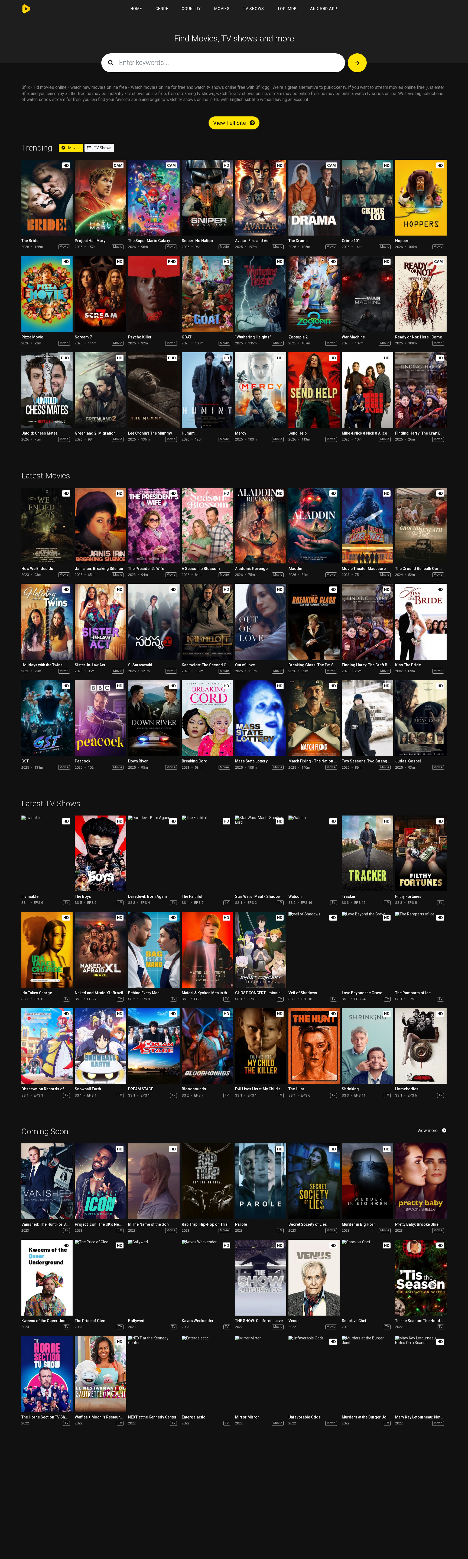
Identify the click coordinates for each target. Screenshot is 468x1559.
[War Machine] (367, 294)
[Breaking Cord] (207, 718)
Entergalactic (193, 1417)
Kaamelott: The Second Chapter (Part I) (216, 665)
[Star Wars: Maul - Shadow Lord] (260, 853)
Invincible (29, 896)
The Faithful (192, 896)
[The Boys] (100, 853)
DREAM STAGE (140, 1089)
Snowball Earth (88, 1089)
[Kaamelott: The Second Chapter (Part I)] (207, 622)
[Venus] (314, 1278)
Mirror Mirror (247, 1417)
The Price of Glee (90, 1321)
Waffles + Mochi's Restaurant (100, 1417)
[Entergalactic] (207, 1374)
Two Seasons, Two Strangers (367, 761)
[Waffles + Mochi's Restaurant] (100, 1374)
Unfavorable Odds (304, 1417)
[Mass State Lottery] (260, 718)
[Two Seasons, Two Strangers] (367, 718)
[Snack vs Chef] (367, 1278)
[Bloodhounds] (207, 1046)
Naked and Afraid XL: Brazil (99, 993)
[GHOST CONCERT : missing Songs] (260, 950)
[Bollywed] (153, 1278)
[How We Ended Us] (47, 525)
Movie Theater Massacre (364, 568)
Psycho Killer (140, 337)
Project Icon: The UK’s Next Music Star (108, 1224)
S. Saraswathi (140, 665)
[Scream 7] (100, 294)
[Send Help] (314, 390)
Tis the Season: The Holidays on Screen (430, 1321)
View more (427, 1130)
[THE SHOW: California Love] (260, 1278)
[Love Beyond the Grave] (367, 950)
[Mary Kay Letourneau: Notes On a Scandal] (420, 1374)
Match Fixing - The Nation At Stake (318, 761)
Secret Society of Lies (307, 1224)
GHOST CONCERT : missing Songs (265, 993)
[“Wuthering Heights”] (260, 294)
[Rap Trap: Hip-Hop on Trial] (207, 1181)
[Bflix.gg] (27, 9)
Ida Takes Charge (36, 993)
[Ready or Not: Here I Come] (420, 294)
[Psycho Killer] (153, 294)
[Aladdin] (314, 525)
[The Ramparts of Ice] (420, 950)
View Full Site (230, 123)
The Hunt (296, 1089)
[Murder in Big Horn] (367, 1181)
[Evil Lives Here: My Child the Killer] (260, 1046)
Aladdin (295, 568)
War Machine (353, 337)
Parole (241, 1224)
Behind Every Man (144, 993)
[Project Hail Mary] (100, 198)
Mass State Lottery (251, 761)
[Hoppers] (420, 198)
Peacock (82, 761)
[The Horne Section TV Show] (47, 1374)
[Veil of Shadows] (314, 950)
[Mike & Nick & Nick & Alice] (367, 390)
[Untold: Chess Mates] (47, 390)
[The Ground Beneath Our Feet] (420, 525)
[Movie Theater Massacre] (367, 525)
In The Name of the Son (148, 1224)
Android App (323, 8)
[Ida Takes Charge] (47, 950)
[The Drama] (314, 198)
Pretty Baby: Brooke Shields (419, 1224)
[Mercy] (260, 390)
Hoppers (403, 241)
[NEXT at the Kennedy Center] (153, 1374)
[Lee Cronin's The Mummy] (153, 390)
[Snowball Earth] (100, 1046)
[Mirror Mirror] (260, 1374)
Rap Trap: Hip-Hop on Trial (205, 1224)
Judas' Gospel (408, 761)
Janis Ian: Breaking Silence (99, 568)
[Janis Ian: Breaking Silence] (100, 525)
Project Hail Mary (90, 241)
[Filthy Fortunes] (420, 853)
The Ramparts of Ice (413, 993)
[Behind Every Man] (153, 950)
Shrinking (350, 1089)
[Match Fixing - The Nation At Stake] (314, 718)
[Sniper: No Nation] (207, 198)
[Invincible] (47, 853)
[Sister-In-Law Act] (100, 622)
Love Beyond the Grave (362, 993)
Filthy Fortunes (408, 896)
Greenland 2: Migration (95, 433)
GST (25, 761)
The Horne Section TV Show (45, 1417)
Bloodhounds (194, 1089)
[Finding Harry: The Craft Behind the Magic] (420, 390)
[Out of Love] (260, 622)
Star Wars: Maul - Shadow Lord (262, 896)
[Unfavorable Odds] (314, 1374)
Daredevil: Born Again (147, 896)
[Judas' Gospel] (420, 718)
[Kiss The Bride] (420, 622)
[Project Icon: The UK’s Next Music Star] (100, 1181)
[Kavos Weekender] (207, 1278)
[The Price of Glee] (100, 1278)
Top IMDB (287, 8)
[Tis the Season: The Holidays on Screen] (420, 1278)
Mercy (240, 433)
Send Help (297, 433)
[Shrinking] (367, 1046)
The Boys (83, 896)
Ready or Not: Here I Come (418, 337)
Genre (161, 8)
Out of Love (245, 665)
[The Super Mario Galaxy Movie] (153, 198)
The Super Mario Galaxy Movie (155, 241)
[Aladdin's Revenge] (260, 525)
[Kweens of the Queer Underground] (47, 1278)
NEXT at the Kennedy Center (152, 1417)
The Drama (298, 241)
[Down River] (153, 718)
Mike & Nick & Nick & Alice (364, 433)
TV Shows (253, 8)
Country (191, 8)
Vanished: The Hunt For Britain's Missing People (63, 1224)
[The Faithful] (207, 853)
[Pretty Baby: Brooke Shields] (420, 1181)
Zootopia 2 (298, 337)
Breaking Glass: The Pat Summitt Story (322, 665)
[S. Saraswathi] (153, 622)
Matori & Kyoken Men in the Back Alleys (216, 993)
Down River (138, 761)
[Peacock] (100, 718)
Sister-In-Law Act (90, 665)
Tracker (349, 896)
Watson (295, 896)
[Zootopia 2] (314, 294)
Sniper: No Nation (197, 241)
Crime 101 (351, 241)
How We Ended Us (37, 568)
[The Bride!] (47, 198)
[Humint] (207, 390)
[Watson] (314, 853)
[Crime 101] (367, 198)
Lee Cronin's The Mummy (150, 433)
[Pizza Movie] (47, 294)
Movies (222, 8)
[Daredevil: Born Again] (153, 853)
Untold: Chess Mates (39, 433)
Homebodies (406, 1089)
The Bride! (30, 241)
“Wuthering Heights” (253, 337)
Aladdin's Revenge (251, 568)
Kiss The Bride (408, 665)
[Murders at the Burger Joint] (367, 1374)
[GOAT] (207, 294)
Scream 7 (83, 337)
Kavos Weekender (198, 1321)
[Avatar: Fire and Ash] (260, 198)
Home (136, 8)
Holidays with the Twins (42, 665)
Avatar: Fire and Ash (253, 241)
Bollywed (136, 1321)
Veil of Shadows (302, 993)
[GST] (47, 718)
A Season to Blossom (201, 568)
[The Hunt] (314, 1046)
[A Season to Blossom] (207, 525)
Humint (188, 433)
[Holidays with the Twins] (47, 622)
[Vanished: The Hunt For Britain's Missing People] (47, 1181)
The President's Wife (146, 568)
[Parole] (260, 1181)
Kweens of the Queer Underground (52, 1321)
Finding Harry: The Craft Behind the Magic (378, 665)
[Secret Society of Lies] (314, 1181)
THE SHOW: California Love (259, 1321)
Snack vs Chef (354, 1321)
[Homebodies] (420, 1046)
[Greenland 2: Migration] (100, 390)
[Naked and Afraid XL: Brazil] (100, 950)
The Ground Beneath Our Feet (421, 568)
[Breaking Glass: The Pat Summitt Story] (314, 622)
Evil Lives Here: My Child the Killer (264, 1089)
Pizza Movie (32, 337)
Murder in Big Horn (359, 1224)
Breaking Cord (194, 761)
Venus (294, 1321)
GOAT (186, 337)
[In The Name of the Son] (153, 1181)
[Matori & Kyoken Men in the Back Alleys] (207, 950)
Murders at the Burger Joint (366, 1417)
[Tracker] (367, 853)
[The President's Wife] (153, 525)
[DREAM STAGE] (153, 1046)
